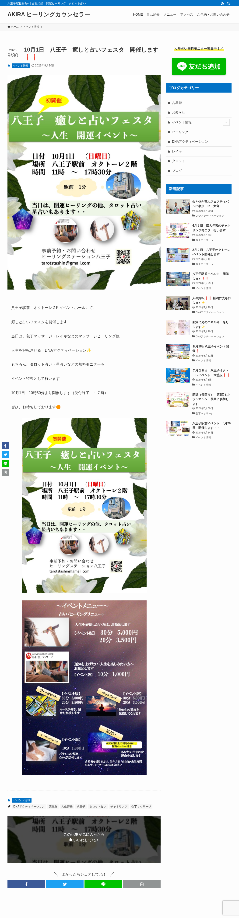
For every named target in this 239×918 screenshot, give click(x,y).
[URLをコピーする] (142, 884)
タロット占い (97, 806)
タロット (178, 161)
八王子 (81, 806)
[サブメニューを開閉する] (226, 122)
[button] (26, 884)
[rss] (222, 3)
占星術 (177, 103)
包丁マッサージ (141, 806)
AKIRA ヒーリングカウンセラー (48, 14)
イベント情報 (20, 65)
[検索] (228, 3)
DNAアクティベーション (29, 806)
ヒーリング (180, 132)
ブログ (177, 171)
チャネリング (118, 806)
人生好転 (67, 806)
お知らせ (178, 112)
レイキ (177, 151)
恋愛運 (53, 806)
